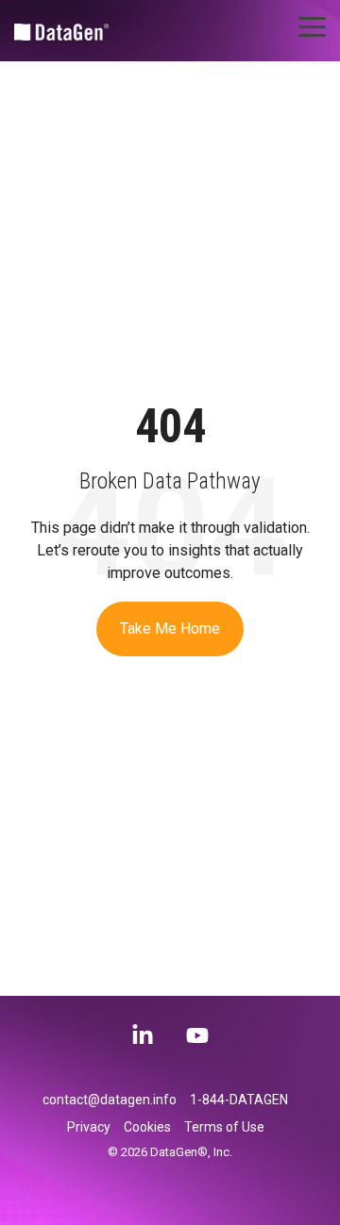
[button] (312, 25)
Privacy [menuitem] (88, 1126)
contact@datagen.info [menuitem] (109, 1099)
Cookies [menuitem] (147, 1126)
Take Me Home (170, 628)
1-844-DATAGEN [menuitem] (239, 1099)
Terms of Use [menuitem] (224, 1126)
